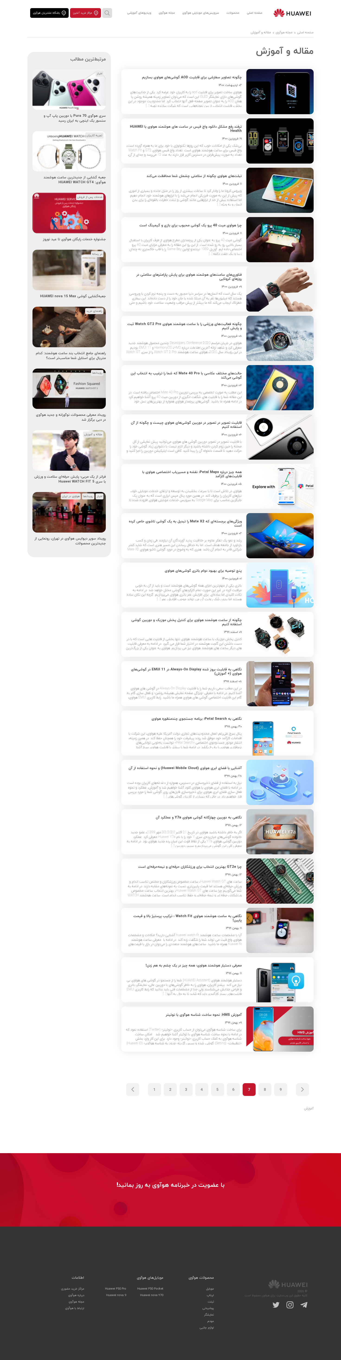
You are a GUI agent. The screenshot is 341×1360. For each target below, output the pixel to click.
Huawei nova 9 (116, 1295)
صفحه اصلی (254, 13)
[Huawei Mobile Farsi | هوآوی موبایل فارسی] (292, 13)
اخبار (99, 74)
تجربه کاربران (94, 135)
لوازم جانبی (206, 1328)
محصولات (232, 13)
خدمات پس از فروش (89, 197)
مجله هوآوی (167, 13)
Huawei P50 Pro (115, 1289)
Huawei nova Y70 (151, 1295)
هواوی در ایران (71, 496)
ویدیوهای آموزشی (139, 13)
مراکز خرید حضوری (72, 1289)
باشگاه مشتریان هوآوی (46, 13)
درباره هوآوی (76, 1295)
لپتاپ (210, 1295)
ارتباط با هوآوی (74, 1308)
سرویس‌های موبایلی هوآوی (200, 13)
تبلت (211, 1302)
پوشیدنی (208, 1308)
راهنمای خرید (94, 311)
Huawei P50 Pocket (150, 1289)
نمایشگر (209, 1315)
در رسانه (97, 254)
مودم (210, 1321)
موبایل (210, 1289)
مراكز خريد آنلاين (82, 13)
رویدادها (97, 373)
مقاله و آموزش (93, 434)
